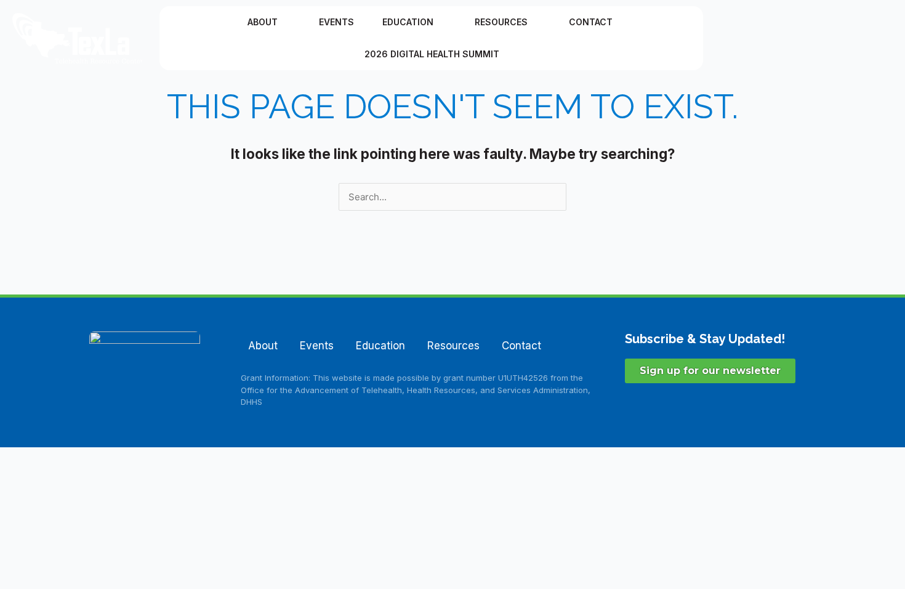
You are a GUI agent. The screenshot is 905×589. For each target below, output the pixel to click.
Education (407, 22)
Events (336, 22)
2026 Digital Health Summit (431, 54)
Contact (591, 22)
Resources (501, 22)
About (262, 22)
